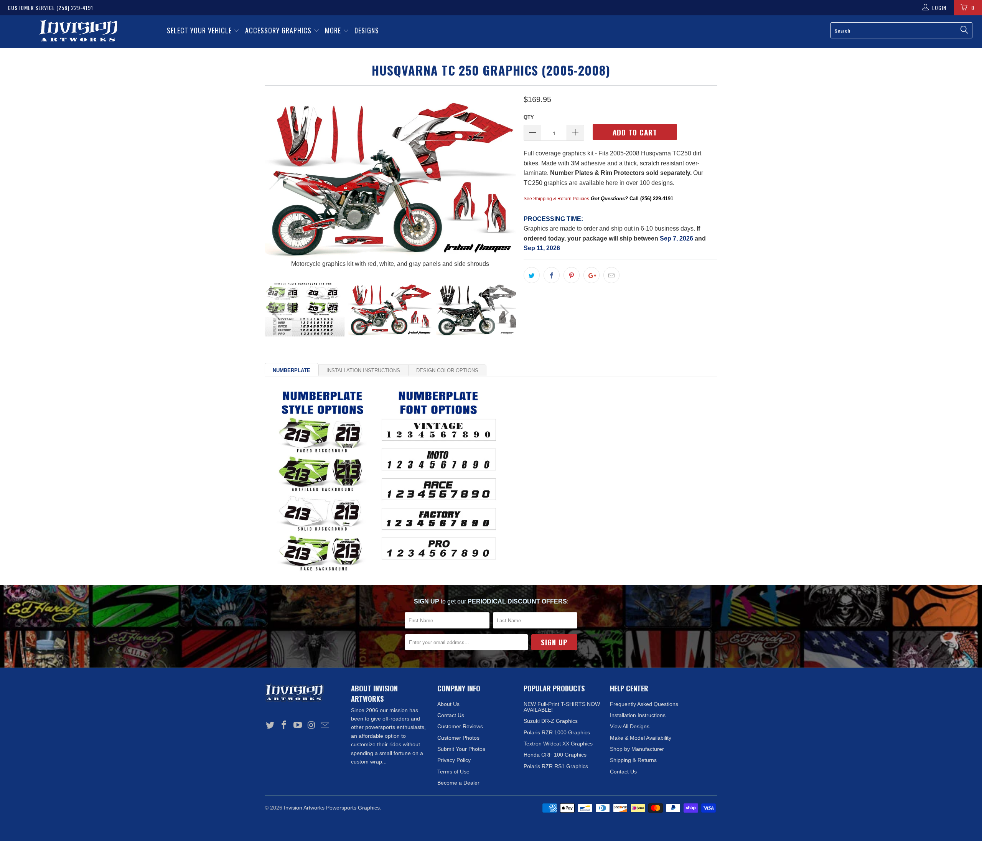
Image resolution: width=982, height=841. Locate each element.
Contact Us (450, 715)
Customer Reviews (460, 726)
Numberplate (291, 370)
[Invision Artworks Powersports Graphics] (78, 31)
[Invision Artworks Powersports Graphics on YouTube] (297, 726)
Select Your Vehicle (200, 30)
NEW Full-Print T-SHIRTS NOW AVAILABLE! (562, 707)
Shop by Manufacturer (637, 749)
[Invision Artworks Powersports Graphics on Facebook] (284, 726)
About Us (448, 704)
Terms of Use (453, 771)
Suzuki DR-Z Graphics (551, 721)
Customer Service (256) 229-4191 (50, 7)
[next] (502, 181)
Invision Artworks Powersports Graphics (332, 808)
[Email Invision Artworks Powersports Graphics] (325, 726)
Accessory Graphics (279, 30)
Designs (366, 30)
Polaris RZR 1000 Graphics (557, 732)
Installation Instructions (363, 370)
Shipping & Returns (633, 760)
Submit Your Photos (461, 749)
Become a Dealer (458, 783)
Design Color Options (447, 370)
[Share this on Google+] (591, 275)
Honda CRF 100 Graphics (555, 755)
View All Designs (629, 726)
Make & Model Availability (640, 738)
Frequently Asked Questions (644, 704)
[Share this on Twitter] (532, 275)
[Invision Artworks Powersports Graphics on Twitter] (270, 726)
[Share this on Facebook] (552, 275)
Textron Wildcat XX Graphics (558, 743)
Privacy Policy (454, 760)
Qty (529, 117)
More (334, 30)
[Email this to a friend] (611, 275)
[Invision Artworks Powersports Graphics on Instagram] (311, 726)
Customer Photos (458, 738)
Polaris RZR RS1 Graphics (556, 766)
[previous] (278, 181)
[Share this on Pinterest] (571, 275)
